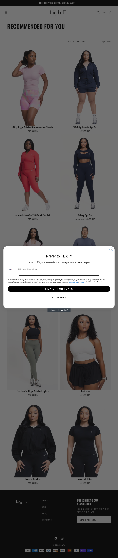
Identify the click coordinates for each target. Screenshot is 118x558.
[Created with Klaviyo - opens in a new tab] (59, 310)
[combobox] (12, 269)
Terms (82, 282)
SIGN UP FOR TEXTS (59, 289)
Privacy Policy (73, 282)
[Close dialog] (111, 249)
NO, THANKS (59, 298)
